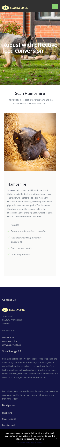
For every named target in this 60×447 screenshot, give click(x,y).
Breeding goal (8, 425)
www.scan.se (8, 337)
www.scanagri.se (9, 341)
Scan (9, 190)
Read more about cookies (32, 442)
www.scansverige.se (11, 344)
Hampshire (7, 412)
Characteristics (9, 419)
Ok (17, 442)
